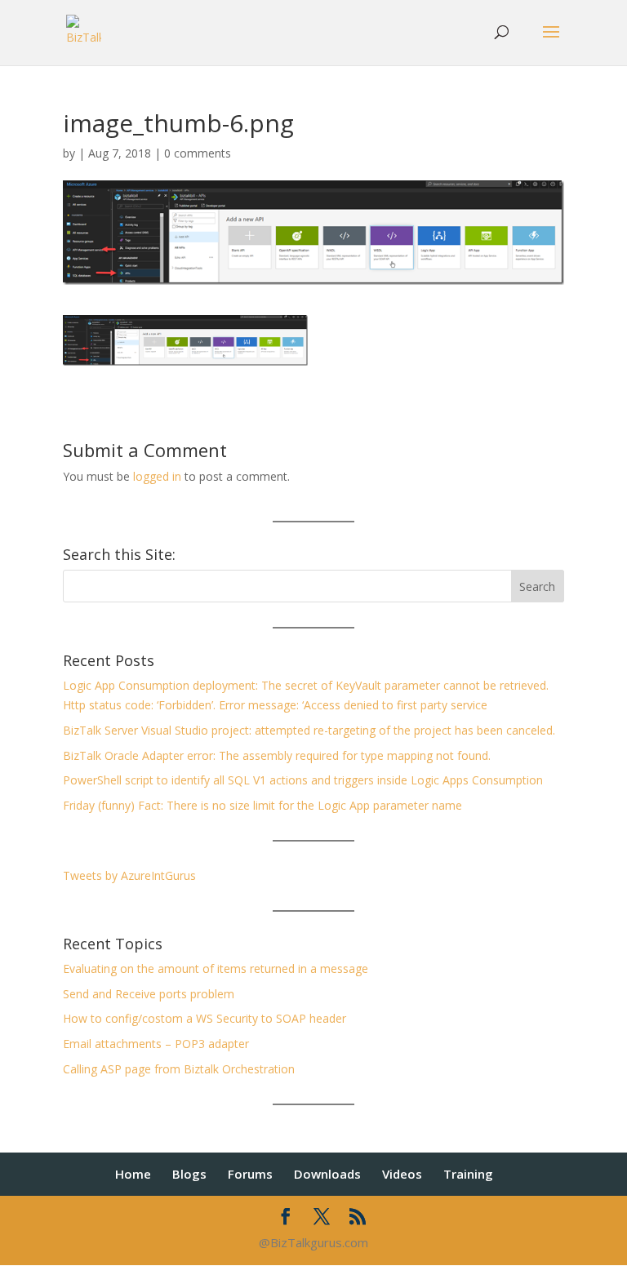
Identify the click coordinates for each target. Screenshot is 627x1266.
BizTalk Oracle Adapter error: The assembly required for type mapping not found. (277, 755)
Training (468, 1174)
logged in (157, 476)
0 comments (197, 153)
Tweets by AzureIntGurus (129, 875)
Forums (250, 1174)
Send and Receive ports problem (148, 994)
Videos (402, 1174)
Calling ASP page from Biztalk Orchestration (179, 1069)
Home (133, 1174)
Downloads (327, 1174)
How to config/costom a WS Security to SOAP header (204, 1018)
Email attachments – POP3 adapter (156, 1043)
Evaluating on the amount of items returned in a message (215, 968)
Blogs (189, 1174)
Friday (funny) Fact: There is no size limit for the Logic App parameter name (262, 805)
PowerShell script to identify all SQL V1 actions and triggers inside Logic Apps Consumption (303, 780)
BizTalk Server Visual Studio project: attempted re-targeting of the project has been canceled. (309, 730)
